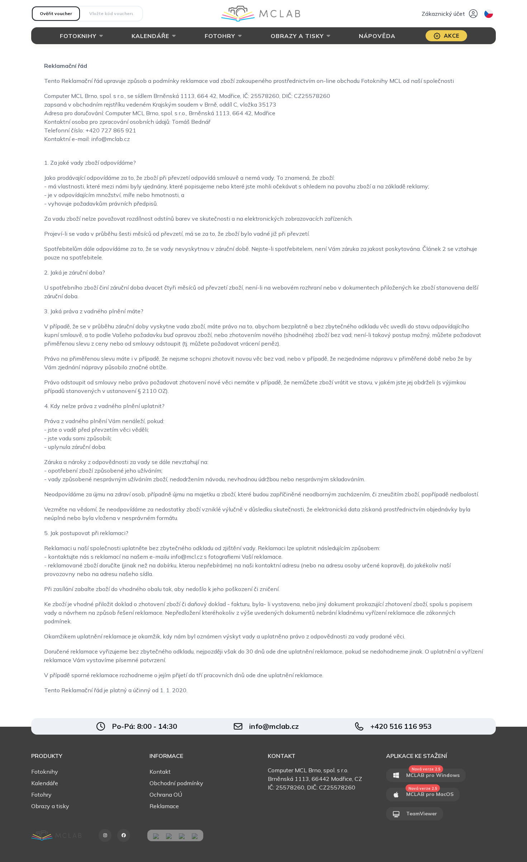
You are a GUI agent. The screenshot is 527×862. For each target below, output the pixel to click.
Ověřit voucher (56, 13)
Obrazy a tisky (297, 35)
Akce (452, 35)
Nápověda (377, 35)
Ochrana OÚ (165, 794)
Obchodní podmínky (176, 783)
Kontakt (160, 771)
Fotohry (220, 35)
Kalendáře (150, 35)
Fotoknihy (78, 35)
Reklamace (164, 806)
